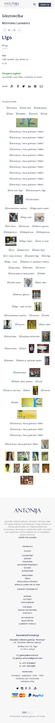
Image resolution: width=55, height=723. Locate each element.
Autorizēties (27, 618)
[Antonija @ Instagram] (22, 688)
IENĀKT (44, 5)
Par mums (27, 607)
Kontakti (27, 613)
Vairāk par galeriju (27, 537)
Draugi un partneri (27, 610)
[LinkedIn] (29, 86)
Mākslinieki (27, 575)
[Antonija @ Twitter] (17, 688)
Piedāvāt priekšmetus (27, 589)
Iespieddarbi (27, 571)
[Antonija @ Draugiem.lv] (35, 688)
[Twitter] (23, 86)
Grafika (27, 558)
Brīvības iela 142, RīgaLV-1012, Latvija (27, 647)
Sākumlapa (27, 546)
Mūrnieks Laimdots (16, 23)
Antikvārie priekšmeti (27, 565)
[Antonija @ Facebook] (26, 688)
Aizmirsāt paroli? (27, 624)
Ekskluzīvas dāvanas (27, 581)
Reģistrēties (28, 621)
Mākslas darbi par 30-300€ (27, 585)
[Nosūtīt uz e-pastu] (41, 86)
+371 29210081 (29, 666)
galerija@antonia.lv (28, 655)
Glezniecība (12, 15)
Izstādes (27, 599)
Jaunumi (27, 596)
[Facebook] (18, 86)
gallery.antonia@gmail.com (28, 658)
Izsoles (27, 551)
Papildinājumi (27, 602)
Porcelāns (27, 562)
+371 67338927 (29, 663)
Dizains (27, 568)
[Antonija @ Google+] (30, 688)
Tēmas (27, 578)
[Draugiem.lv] (12, 86)
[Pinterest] (35, 86)
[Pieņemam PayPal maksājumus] (35, 695)
